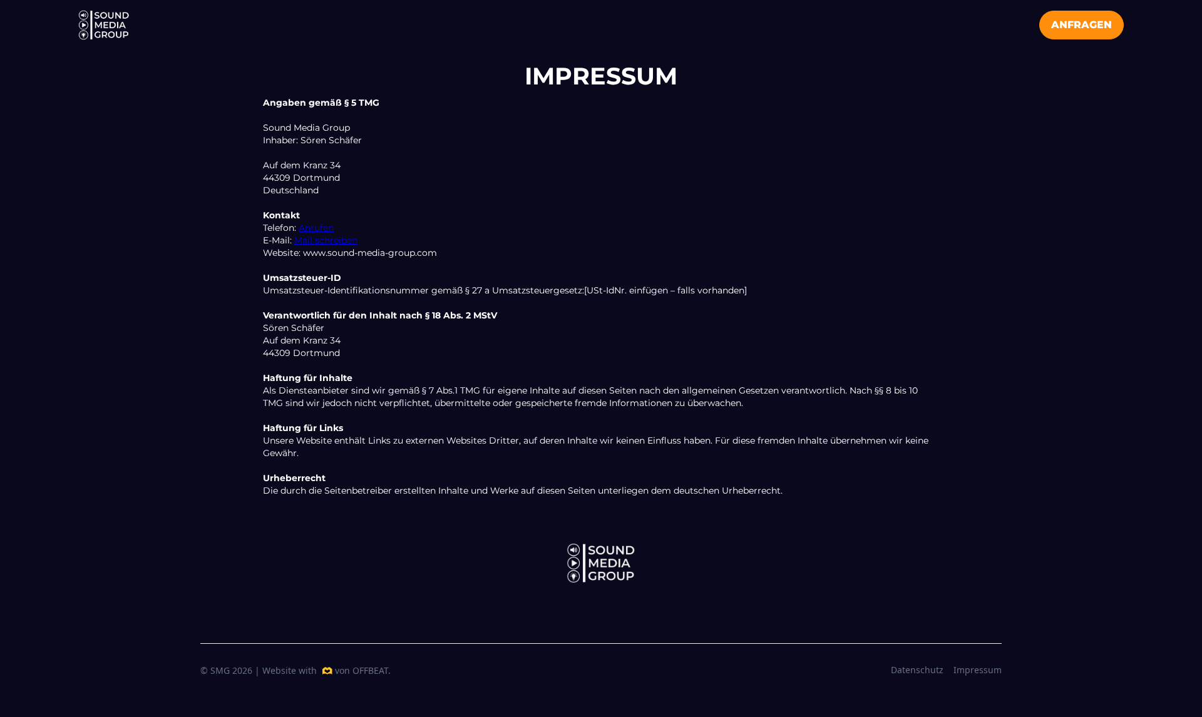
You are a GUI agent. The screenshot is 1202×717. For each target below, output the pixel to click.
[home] (104, 25)
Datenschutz (917, 670)
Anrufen (316, 227)
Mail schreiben (325, 240)
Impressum (977, 670)
